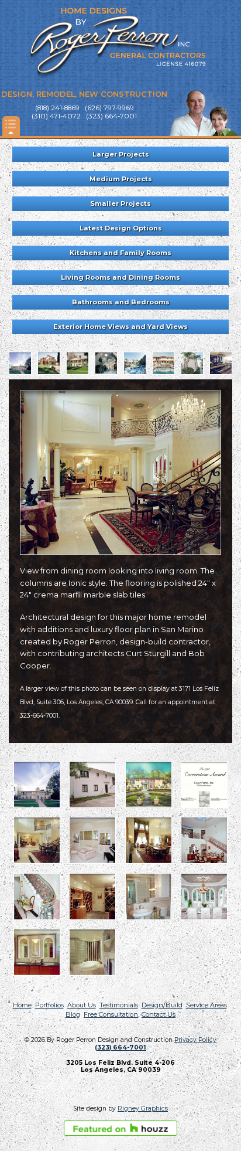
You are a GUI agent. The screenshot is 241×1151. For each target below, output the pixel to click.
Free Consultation (111, 1014)
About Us (81, 1005)
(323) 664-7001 (120, 1047)
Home (22, 1005)
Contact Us (158, 1014)
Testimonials (118, 1005)
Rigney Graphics (143, 1108)
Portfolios (49, 1005)
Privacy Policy (195, 1040)
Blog (73, 1014)
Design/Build (162, 1005)
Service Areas (206, 1005)
